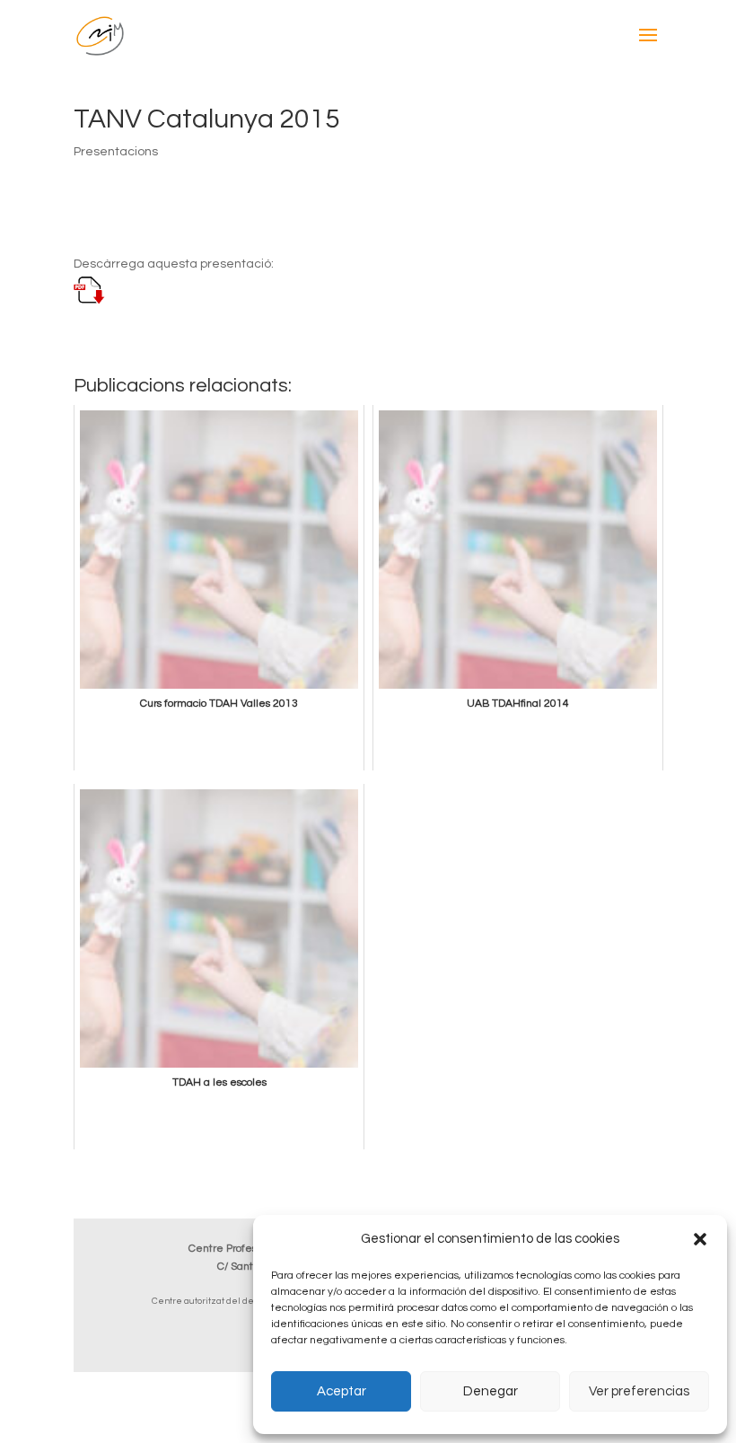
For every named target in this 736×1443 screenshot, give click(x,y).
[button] (700, 1239)
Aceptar (341, 1391)
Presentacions (116, 151)
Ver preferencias (639, 1391)
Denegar (490, 1391)
